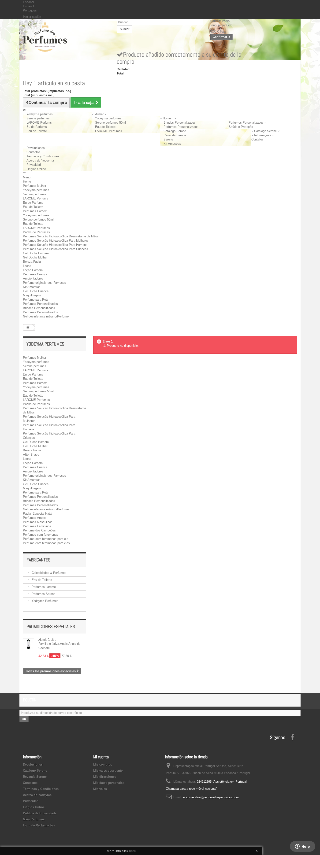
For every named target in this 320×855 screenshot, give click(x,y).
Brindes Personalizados (180, 122)
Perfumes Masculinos (37, 522)
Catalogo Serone (175, 131)
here (132, 851)
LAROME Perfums (39, 122)
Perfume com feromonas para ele (45, 539)
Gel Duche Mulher (35, 257)
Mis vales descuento (108, 770)
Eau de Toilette (36, 131)
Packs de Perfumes (36, 232)
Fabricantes (38, 560)
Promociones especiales (50, 626)
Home (27, 181)
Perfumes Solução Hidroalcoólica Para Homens (55, 245)
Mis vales (100, 789)
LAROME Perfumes (108, 131)
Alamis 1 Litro (47, 639)
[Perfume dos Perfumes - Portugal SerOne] (66, 37)
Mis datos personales (108, 783)
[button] (99, 114)
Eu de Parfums (36, 127)
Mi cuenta (101, 756)
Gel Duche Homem (36, 253)
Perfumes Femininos (37, 526)
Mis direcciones (104, 776)
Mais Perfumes (34, 819)
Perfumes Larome (43, 587)
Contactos (33, 152)
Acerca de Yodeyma (40, 160)
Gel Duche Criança (35, 291)
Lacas (27, 266)
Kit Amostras (172, 143)
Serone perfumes (38, 118)
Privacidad (33, 164)
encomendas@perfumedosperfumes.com (211, 797)
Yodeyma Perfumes (44, 601)
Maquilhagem (32, 295)
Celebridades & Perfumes (48, 573)
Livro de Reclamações (39, 825)
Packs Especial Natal (37, 513)
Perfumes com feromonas (40, 534)
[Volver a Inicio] (27, 327)
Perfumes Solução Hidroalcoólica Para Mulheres (56, 240)
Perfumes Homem (35, 211)
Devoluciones (35, 148)
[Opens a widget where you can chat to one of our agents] (302, 847)
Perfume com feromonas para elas (46, 543)
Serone (168, 139)
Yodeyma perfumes (39, 114)
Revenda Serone (175, 135)
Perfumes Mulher (34, 186)
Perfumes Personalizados (181, 127)
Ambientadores (33, 278)
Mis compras (102, 764)
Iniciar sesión (32, 16)
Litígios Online (36, 169)
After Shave (31, 454)
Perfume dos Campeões (39, 530)
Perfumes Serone (43, 594)
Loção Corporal (33, 270)
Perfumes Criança (35, 274)
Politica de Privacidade (39, 813)
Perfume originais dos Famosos (44, 282)
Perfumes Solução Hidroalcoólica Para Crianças (55, 249)
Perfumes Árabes (35, 518)
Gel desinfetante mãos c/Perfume (46, 316)
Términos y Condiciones (42, 156)
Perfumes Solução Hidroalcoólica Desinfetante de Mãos (61, 236)
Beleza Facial (32, 261)
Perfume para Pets (35, 299)
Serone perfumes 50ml (110, 122)
